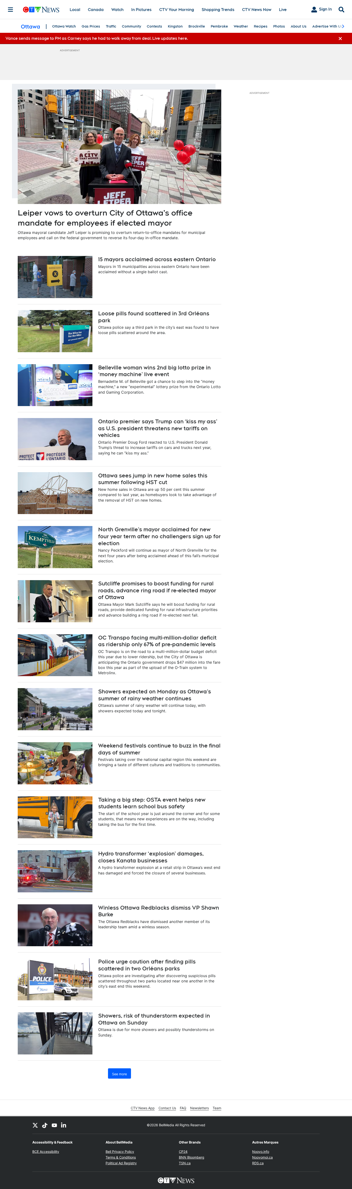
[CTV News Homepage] (41, 9)
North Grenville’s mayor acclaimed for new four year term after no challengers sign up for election (159, 536)
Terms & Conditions (121, 1157)
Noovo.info (260, 1151)
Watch (117, 9)
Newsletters (199, 1108)
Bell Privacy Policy (120, 1151)
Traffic (111, 26)
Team (217, 1108)
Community (131, 26)
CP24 (183, 1151)
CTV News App (143, 1108)
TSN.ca (185, 1163)
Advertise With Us (327, 26)
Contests (154, 26)
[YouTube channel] (54, 1125)
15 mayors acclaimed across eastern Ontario (157, 259)
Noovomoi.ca (262, 1157)
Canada (96, 9)
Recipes (260, 26)
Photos (279, 26)
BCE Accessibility (45, 1151)
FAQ (183, 1108)
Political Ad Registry (121, 1163)
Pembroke (219, 26)
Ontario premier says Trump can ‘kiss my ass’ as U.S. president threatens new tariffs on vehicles (157, 428)
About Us (299, 26)
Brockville (196, 26)
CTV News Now (256, 9)
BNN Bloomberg (191, 1157)
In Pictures (141, 9)
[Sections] (10, 9)
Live (283, 9)
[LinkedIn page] (64, 1125)
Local (75, 9)
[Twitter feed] (35, 1125)
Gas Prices (91, 26)
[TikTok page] (45, 1125)
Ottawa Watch (64, 26)
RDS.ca (258, 1163)
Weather (241, 26)
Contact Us (167, 1108)
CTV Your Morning (176, 9)
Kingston (175, 26)
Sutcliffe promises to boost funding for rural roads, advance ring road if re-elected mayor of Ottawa (157, 590)
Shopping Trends (218, 9)
